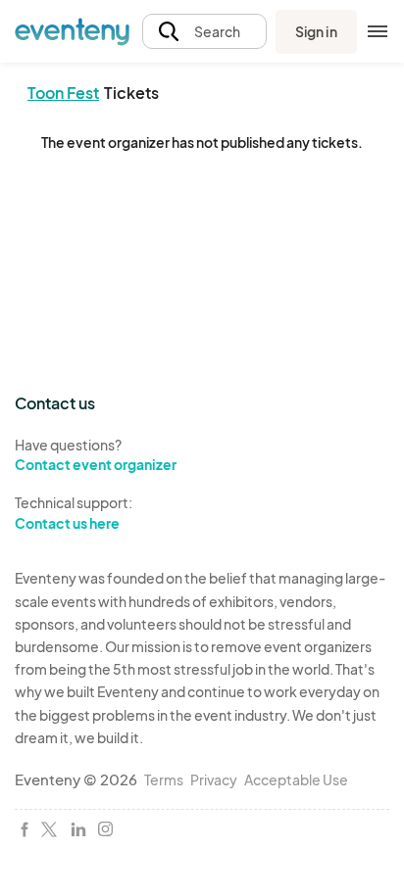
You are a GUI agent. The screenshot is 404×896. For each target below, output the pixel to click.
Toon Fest (63, 92)
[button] (204, 32)
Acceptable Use (296, 779)
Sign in (316, 31)
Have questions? (96, 455)
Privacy (213, 779)
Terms (163, 779)
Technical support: (73, 513)
